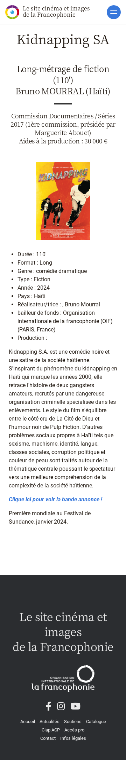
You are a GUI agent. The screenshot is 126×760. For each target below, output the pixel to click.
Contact (48, 738)
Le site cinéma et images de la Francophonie (56, 11)
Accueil (27, 721)
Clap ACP (51, 729)
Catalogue (96, 721)
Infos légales (73, 738)
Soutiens (73, 721)
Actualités (49, 721)
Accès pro (74, 729)
